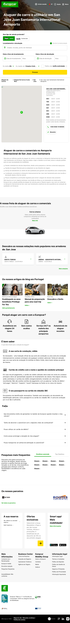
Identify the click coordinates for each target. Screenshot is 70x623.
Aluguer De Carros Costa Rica (22, 80)
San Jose (34, 80)
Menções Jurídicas (29, 618)
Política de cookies (19, 619)
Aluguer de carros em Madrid (45, 461)
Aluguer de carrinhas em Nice (54, 464)
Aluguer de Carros (4, 80)
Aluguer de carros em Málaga (54, 461)
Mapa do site (18, 618)
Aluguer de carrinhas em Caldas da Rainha (37, 468)
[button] (21, 112)
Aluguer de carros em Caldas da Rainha (62, 461)
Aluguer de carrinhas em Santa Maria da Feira (62, 464)
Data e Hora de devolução (45, 54)
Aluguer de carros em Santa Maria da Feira (37, 464)
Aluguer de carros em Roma (37, 461)
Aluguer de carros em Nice (45, 464)
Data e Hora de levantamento (13, 54)
